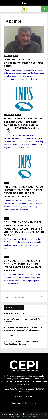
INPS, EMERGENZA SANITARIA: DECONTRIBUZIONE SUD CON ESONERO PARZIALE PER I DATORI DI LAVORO (23, 191)
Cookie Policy (31, 416)
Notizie (15, 55)
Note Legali (37, 414)
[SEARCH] (41, 297)
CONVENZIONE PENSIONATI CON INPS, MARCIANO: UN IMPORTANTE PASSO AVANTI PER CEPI (22, 265)
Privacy (23, 416)
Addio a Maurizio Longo (14, 313)
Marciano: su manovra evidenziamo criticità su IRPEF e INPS (24, 63)
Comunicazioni (9, 114)
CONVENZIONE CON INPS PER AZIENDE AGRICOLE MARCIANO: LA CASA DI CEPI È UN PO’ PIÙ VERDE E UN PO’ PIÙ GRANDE (24, 229)
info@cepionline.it (28, 403)
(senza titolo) (9, 336)
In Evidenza (8, 55)
